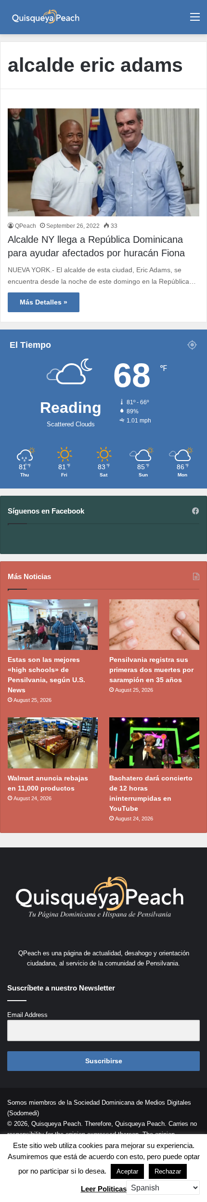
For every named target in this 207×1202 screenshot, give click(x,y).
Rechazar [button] (168, 1171)
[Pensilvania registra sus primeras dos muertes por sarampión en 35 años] (154, 624)
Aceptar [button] (127, 1171)
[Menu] (195, 20)
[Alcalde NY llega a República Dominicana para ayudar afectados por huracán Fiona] (103, 162)
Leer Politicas (104, 1189)
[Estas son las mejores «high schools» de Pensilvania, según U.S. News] (53, 624)
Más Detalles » (43, 302)
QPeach (25, 226)
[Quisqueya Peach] (45, 17)
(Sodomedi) (23, 1113)
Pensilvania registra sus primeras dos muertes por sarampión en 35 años (151, 670)
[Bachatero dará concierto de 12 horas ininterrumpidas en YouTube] (154, 742)
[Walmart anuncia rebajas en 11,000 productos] (53, 742)
